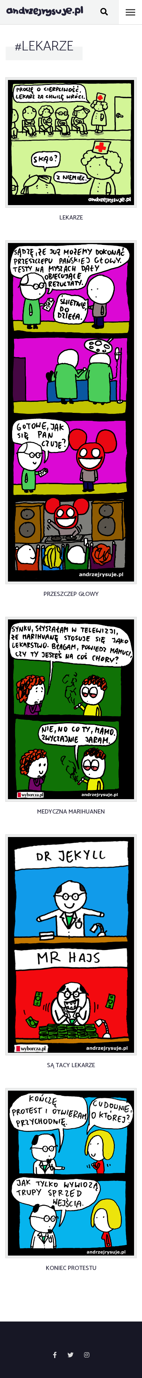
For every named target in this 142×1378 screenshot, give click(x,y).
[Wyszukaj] (104, 12)
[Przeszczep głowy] (71, 412)
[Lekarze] (71, 142)
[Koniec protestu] (71, 1173)
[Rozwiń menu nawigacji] (130, 12)
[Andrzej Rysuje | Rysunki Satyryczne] (44, 12)
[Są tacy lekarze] (71, 945)
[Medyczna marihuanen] (71, 709)
